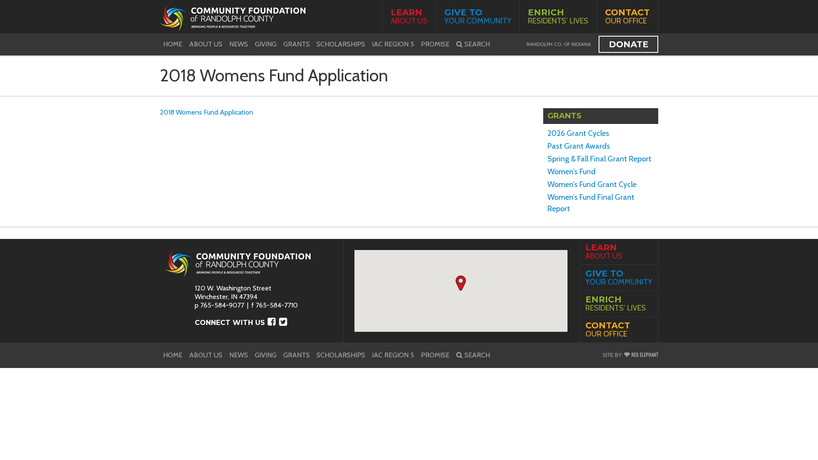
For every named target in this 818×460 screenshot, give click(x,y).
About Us (409, 16)
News (238, 44)
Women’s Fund (571, 171)
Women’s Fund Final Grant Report (590, 203)
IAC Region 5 (393, 44)
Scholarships (341, 44)
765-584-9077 (222, 305)
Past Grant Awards (578, 146)
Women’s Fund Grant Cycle (592, 184)
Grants (296, 44)
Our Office (627, 16)
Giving (266, 44)
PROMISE (435, 44)
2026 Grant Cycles (578, 133)
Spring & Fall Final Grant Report (599, 159)
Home (172, 44)
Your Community (477, 16)
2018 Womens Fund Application (206, 112)
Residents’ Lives (558, 16)
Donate (628, 44)
